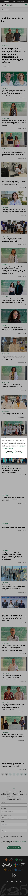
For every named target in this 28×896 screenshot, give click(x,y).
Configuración (9, 451)
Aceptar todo (18, 451)
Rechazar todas (14, 454)
